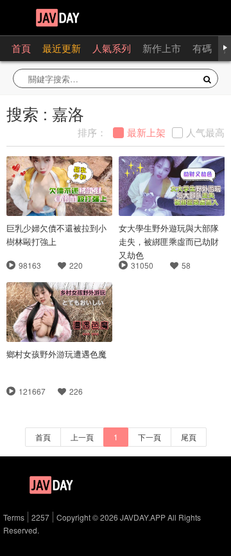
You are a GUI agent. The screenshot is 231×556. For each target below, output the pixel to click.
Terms (13, 517)
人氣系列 (111, 48)
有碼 (202, 48)
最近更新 (61, 48)
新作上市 (161, 48)
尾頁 (188, 436)
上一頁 (82, 436)
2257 (40, 517)
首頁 (21, 48)
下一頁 (149, 436)
